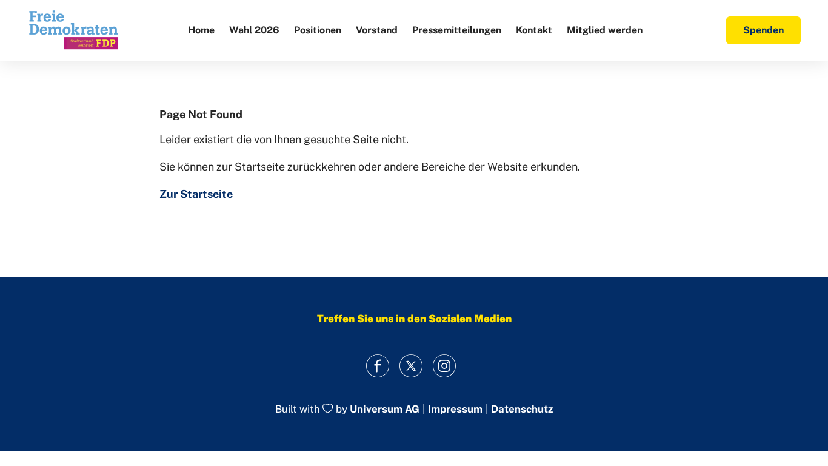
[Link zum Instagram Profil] (444, 365)
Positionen (317, 30)
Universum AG (384, 410)
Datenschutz (522, 409)
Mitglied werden (605, 30)
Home (201, 30)
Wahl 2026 (254, 30)
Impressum (455, 409)
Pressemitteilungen (456, 30)
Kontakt (534, 30)
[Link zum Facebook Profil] (378, 365)
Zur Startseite (196, 193)
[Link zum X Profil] (411, 365)
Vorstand (377, 30)
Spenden (763, 30)
